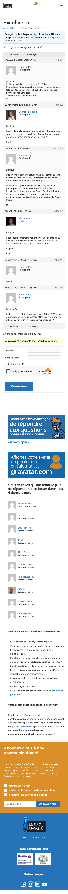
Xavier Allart (24, 503)
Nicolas (21, 588)
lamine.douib (24, 601)
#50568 (59, 60)
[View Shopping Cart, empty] (34, 5)
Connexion (19, 386)
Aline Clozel (24, 552)
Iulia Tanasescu (26, 576)
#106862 (58, 211)
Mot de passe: (12, 357)
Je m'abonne (47, 807)
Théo (20, 540)
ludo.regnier (24, 613)
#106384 (58, 148)
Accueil (7, 28)
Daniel (21, 515)
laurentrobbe (24, 564)
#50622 (59, 104)
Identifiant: (10, 350)
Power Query (28, 28)
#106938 (58, 260)
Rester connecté (16, 364)
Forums (16, 28)
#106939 (58, 287)
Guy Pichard (24, 527)
